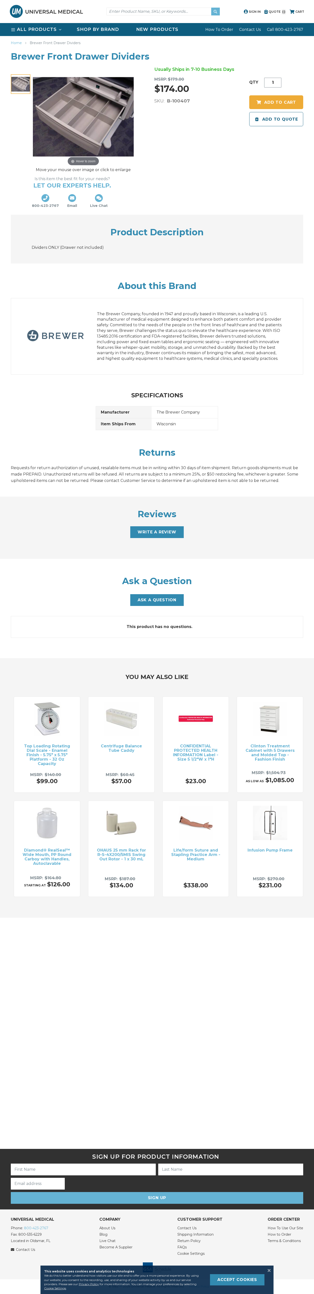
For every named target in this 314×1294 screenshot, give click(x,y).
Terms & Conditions (284, 1241)
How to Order (279, 1234)
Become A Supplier (115, 1247)
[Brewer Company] (60, 336)
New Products (157, 29)
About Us (107, 1228)
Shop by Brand (98, 29)
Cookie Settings (191, 1253)
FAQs (182, 1247)
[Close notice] (268, 1270)
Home (17, 43)
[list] (157, 29)
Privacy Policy (89, 1284)
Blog (103, 1234)
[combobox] (163, 11)
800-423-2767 (36, 1228)
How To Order (219, 29)
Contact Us (250, 29)
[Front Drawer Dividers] (20, 84)
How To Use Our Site (285, 1228)
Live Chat (107, 1241)
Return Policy (189, 1241)
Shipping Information (195, 1234)
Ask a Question (157, 600)
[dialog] (157, 1280)
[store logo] (46, 11)
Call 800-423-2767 (285, 29)
